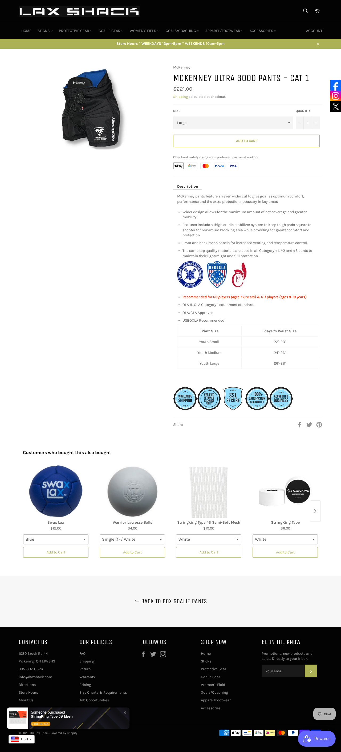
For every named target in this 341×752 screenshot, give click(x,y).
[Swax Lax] (55, 491)
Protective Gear (74, 31)
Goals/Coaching (181, 31)
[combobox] (55, 539)
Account (314, 31)
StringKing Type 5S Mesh (52, 716)
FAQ (82, 653)
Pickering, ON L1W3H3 (37, 661)
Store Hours (28, 692)
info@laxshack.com (35, 677)
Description (187, 186)
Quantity (303, 111)
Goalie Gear (110, 31)
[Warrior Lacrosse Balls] (132, 491)
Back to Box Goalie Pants (173, 601)
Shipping (180, 97)
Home (26, 31)
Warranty (87, 677)
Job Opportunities (94, 700)
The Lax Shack (39, 733)
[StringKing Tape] (285, 491)
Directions (27, 684)
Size (176, 111)
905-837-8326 (31, 669)
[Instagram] (335, 96)
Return (85, 669)
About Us (26, 700)
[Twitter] (335, 106)
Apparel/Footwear (223, 31)
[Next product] (315, 511)
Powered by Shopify (64, 733)
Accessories (262, 31)
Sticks (44, 31)
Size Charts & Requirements (103, 692)
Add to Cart (56, 552)
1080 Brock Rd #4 (33, 653)
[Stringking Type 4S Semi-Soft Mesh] (208, 491)
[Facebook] (335, 85)
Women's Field (143, 31)
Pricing (85, 684)
